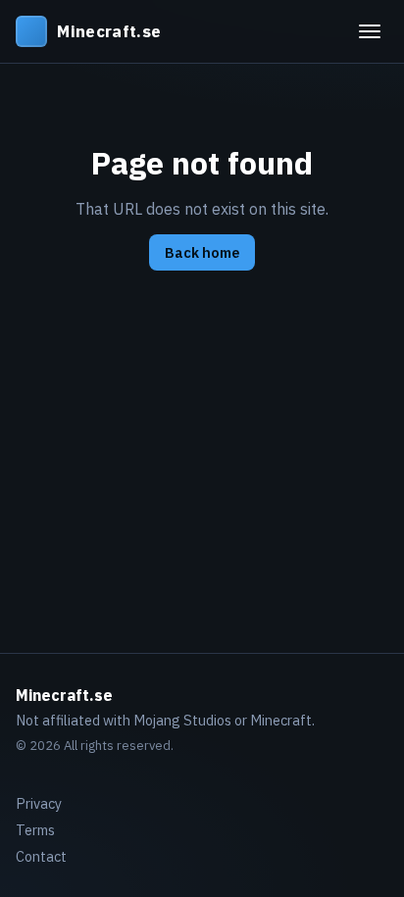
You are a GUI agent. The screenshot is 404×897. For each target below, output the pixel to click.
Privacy (39, 803)
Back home (202, 252)
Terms (35, 830)
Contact (41, 856)
